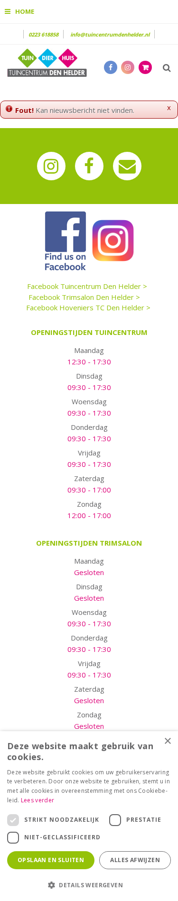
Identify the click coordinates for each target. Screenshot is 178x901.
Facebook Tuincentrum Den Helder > (87, 286)
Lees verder (37, 800)
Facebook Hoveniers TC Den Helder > (88, 307)
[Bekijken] (145, 67)
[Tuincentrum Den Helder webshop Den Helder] (47, 61)
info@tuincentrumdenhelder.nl (110, 34)
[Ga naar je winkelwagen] (148, 67)
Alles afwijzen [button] (135, 860)
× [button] (167, 741)
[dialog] (89, 816)
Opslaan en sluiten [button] (51, 860)
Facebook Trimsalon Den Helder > (84, 297)
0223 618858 (43, 34)
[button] (89, 884)
